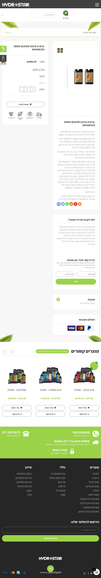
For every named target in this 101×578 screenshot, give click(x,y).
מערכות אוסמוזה (91, 507)
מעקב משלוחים (24, 473)
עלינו (29, 494)
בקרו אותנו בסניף (57, 478)
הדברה (95, 478)
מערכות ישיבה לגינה (89, 503)
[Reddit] (71, 204)
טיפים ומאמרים (58, 473)
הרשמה (61, 486)
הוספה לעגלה (24, 104)
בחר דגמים (83, 408)
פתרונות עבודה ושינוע (88, 511)
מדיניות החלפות (24, 482)
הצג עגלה (8, 32)
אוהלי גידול (94, 482)
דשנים (96, 473)
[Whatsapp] (67, 204)
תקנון (29, 490)
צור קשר (61, 482)
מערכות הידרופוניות (89, 499)
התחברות (60, 490)
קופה (62, 494)
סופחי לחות (93, 494)
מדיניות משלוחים (23, 478)
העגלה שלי (65, 16)
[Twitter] (63, 204)
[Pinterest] (75, 204)
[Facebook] (58, 204)
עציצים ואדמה (92, 486)
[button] (3, 58)
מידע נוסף (83, 414)
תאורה (96, 490)
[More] (80, 204)
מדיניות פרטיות (24, 486)
